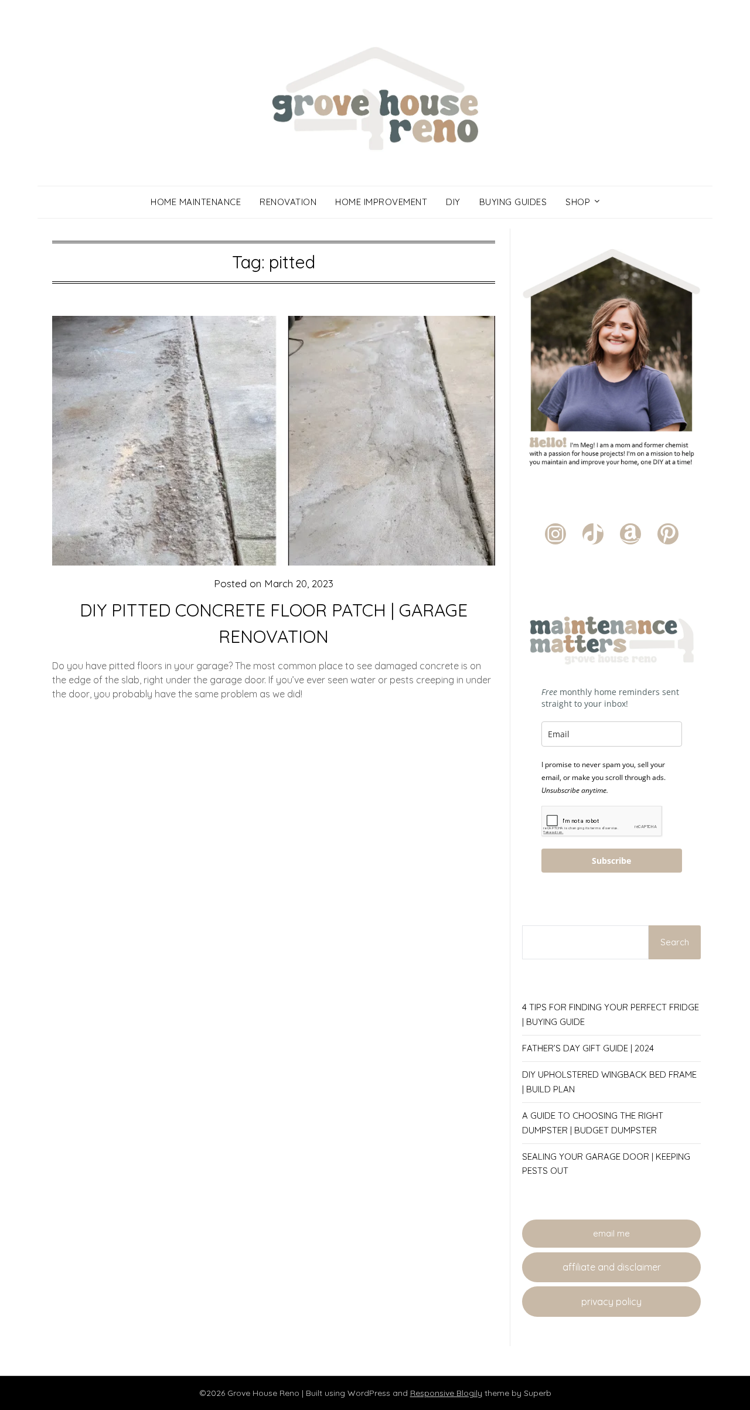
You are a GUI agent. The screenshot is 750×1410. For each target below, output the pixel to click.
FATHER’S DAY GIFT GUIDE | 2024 (588, 1048)
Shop (577, 201)
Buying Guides (513, 201)
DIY (453, 201)
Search (674, 942)
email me (611, 1233)
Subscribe (611, 860)
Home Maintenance (196, 201)
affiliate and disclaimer (611, 1267)
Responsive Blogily (446, 1393)
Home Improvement (381, 201)
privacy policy (611, 1301)
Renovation (288, 201)
